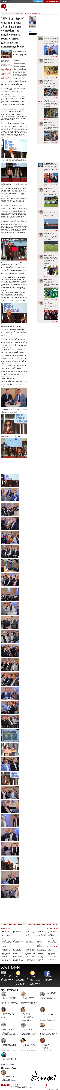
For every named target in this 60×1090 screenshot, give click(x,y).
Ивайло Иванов (4, 76)
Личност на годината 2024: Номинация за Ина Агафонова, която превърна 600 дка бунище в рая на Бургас (29, 1019)
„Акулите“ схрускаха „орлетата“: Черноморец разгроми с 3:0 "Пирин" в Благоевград (50, 237)
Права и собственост (16, 1086)
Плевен (20, 924)
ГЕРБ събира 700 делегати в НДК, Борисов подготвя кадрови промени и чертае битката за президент (51, 41)
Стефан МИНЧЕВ (9, 1059)
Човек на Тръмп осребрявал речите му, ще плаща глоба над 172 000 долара (51, 306)
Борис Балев (8, 73)
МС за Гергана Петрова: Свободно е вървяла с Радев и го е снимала (41, 958)
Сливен (49, 924)
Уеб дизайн (47, 1087)
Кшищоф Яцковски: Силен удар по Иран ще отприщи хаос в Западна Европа (29, 1049)
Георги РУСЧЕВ (47, 1013)
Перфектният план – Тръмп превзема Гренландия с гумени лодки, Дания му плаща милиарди (9, 1003)
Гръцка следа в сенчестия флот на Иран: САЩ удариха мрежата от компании (50, 215)
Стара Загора (36, 924)
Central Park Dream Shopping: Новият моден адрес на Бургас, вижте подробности (39, 13)
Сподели (31, 31)
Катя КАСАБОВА (28, 998)
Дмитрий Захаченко (5, 78)
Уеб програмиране (54, 1087)
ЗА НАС (16, 1084)
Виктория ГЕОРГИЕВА (46, 1045)
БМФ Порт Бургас (6, 70)
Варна (29, 924)
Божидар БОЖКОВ (29, 1044)
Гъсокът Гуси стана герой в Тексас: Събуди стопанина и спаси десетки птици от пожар (7, 959)
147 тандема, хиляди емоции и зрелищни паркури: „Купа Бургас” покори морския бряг (30, 958)
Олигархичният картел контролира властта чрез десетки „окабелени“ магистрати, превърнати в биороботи (51, 167)
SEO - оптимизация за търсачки (52, 1089)
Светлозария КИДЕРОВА (8, 1030)
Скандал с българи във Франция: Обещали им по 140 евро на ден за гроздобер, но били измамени (50, 260)
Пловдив (55, 924)
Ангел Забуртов (4, 74)
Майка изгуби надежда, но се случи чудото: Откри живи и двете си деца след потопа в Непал (51, 126)
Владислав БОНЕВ (9, 1044)
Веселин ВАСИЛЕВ (10, 998)
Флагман (7, 69)
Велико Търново (12, 924)
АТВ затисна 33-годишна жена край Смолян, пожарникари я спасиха (50, 62)
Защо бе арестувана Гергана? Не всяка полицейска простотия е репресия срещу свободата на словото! (30, 941)
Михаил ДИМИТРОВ (30, 1029)
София (4, 924)
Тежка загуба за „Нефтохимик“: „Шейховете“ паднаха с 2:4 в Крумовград (51, 283)
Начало (12, 1084)
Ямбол (43, 924)
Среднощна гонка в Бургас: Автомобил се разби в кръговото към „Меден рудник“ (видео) (18, 941)
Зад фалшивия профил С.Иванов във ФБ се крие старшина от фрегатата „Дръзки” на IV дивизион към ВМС (28, 1003)
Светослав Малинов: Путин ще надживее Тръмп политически (17, 933)
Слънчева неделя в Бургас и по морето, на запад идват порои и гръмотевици (53, 933)
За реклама (22, 1084)
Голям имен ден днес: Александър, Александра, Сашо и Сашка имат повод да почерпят (50, 104)
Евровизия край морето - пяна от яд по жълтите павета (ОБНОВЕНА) (48, 1049)
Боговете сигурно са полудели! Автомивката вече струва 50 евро (53, 958)
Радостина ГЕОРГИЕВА (27, 1014)
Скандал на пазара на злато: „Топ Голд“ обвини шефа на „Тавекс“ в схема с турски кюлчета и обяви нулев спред (48, 1019)
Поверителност (38, 1084)
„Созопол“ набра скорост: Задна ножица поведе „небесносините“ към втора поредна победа (50, 192)
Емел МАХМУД (8, 1013)
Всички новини (54, 928)
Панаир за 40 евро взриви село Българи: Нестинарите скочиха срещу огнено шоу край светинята (48, 998)
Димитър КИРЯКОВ (49, 1029)
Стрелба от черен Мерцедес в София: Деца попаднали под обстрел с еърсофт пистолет (50, 84)
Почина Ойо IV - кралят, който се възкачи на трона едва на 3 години (8, 1049)
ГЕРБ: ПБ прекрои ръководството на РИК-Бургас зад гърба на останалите (9, 1018)
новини (2, 69)
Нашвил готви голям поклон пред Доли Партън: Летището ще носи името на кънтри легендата (18, 959)
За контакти (24, 1086)
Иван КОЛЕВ (51, 993)
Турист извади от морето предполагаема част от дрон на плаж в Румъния (53, 952)
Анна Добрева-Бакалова (8, 1077)
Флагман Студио (29, 1084)
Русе (25, 924)
